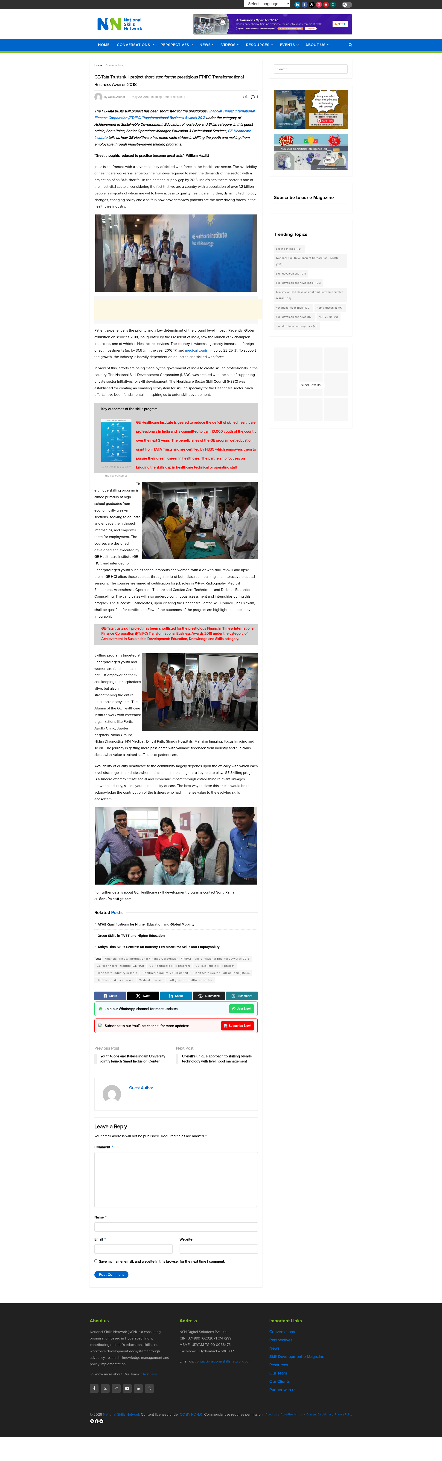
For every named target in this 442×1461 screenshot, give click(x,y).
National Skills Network (121, 1414)
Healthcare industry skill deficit (165, 973)
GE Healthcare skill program (169, 966)
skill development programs (297, 326)
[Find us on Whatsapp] (333, 4)
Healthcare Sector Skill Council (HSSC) (222, 973)
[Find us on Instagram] (319, 4)
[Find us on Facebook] (305, 4)
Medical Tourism (151, 980)
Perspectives (175, 44)
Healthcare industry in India (117, 973)
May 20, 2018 (141, 97)
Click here (149, 1374)
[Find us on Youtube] (326, 4)
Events (287, 44)
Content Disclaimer (318, 1414)
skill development (291, 273)
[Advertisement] (178, 309)
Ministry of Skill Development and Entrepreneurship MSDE (309, 295)
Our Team (278, 1373)
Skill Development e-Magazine (296, 1357)
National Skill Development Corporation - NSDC (307, 261)
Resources (258, 44)
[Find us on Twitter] (312, 4)
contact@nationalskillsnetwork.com (223, 1361)
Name (100, 1217)
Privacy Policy (343, 1414)
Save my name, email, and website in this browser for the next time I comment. (162, 1261)
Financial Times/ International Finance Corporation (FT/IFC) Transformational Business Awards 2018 (177, 959)
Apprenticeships (330, 308)
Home (104, 44)
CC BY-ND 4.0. (191, 1414)
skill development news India (298, 283)
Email (100, 1239)
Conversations (133, 44)
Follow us (312, 385)
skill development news (294, 317)
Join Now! (244, 1008)
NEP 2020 (328, 317)
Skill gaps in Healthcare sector (190, 980)
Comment (103, 1147)
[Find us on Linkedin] (138, 1388)
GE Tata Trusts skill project (215, 966)
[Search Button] (350, 45)
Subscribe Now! (240, 1025)
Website (186, 1239)
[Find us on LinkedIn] (297, 4)
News (205, 44)
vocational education (293, 308)
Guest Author (116, 97)
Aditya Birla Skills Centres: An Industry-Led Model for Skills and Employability (159, 946)
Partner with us (282, 1390)
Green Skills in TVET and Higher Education (131, 935)
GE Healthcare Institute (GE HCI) (120, 966)
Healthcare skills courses (115, 980)
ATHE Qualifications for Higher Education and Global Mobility (146, 924)
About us (315, 44)
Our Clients (279, 1381)
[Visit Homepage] (119, 24)
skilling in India (289, 249)
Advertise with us (292, 1414)
